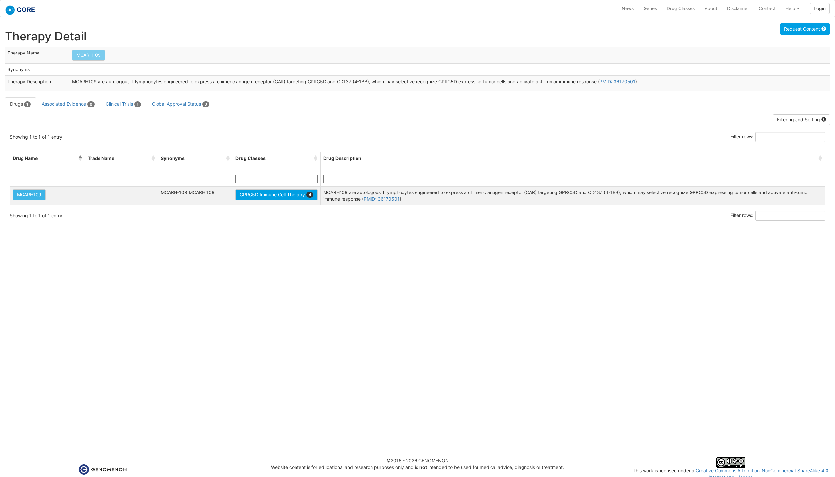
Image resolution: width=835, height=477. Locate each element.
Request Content (802, 29)
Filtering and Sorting (799, 119)
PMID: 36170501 (617, 81)
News (628, 8)
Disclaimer (738, 8)
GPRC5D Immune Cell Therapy (275, 194)
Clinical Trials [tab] (122, 104)
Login (820, 8)
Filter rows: (741, 136)
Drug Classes (681, 8)
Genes (650, 8)
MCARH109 (88, 55)
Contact (767, 8)
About (711, 8)
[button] (80, 158)
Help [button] (791, 8)
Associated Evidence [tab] (67, 104)
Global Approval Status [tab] (179, 104)
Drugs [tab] (19, 104)
